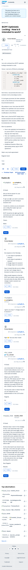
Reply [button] (23, 169)
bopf (3, 164)
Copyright (7, 557)
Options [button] (25, 36)
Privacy (7, 553)
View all (4, 541)
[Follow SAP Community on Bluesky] (12, 548)
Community (11, 2)
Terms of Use (21, 553)
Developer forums (13, 14)
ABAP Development (7, 53)
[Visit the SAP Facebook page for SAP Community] (9, 548)
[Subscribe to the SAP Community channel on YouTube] (15, 548)
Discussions (5, 6)
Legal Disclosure (21, 557)
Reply (6, 232)
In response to (17, 243)
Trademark (7, 562)
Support (21, 562)
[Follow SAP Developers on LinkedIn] (18, 548)
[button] (8, 48)
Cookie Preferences (7, 566)
